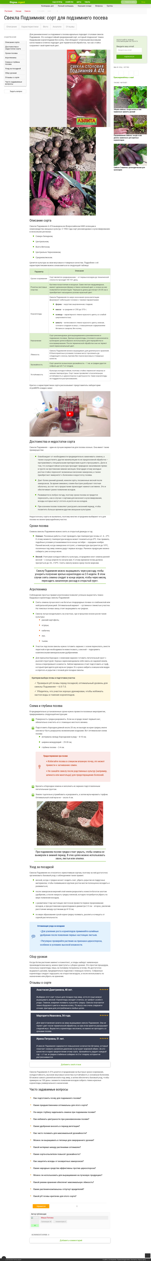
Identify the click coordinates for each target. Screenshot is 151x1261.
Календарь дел (47, 6)
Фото (45, 26)
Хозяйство (69, 2)
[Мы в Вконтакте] (116, 73)
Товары (87, 2)
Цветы (79, 2)
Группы (110, 6)
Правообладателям (123, 1259)
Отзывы (70, 26)
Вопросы (99, 6)
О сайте (105, 1259)
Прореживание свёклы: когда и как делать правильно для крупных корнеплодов (128, 137)
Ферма (17, 2)
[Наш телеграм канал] (136, 73)
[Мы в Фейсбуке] (126, 73)
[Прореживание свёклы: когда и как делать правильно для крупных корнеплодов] (130, 124)
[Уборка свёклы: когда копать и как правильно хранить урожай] (130, 97)
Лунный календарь (66, 6)
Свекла (28, 11)
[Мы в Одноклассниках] (121, 73)
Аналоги (57, 26)
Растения (8, 11)
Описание (11, 26)
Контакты (134, 1259)
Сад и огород (57, 2)
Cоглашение (112, 1259)
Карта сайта (142, 1259)
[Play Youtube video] (70, 414)
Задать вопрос (15, 91)
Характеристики (29, 26)
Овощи (18, 11)
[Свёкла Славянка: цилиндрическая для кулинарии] (130, 155)
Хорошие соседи (84, 6)
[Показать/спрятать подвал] (4, 1258)
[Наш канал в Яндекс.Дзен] (131, 73)
